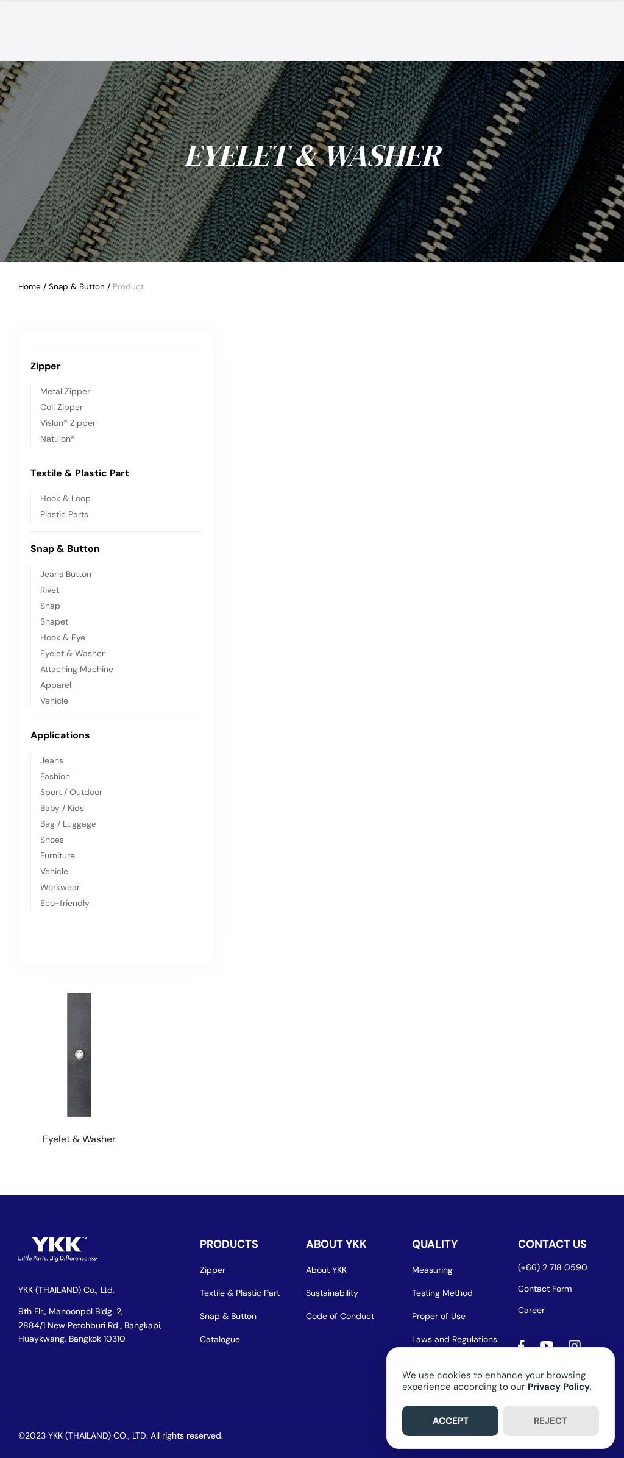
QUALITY (435, 1244)
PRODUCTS (229, 1244)
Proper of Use (439, 1316)
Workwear (60, 887)
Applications (60, 735)
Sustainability (332, 1292)
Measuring (432, 1269)
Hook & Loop (65, 498)
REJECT (550, 1421)
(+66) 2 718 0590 (552, 1267)
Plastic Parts (64, 514)
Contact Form (545, 1288)
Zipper (45, 365)
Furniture (57, 855)
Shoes (52, 839)
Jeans (51, 760)
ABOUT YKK (336, 1244)
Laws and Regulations (454, 1339)
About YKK (326, 1269)
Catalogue (220, 1339)
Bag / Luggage (68, 823)
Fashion (55, 776)
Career (531, 1309)
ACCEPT (451, 1421)
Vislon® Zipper (68, 422)
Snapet (54, 621)
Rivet (49, 589)
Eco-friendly (65, 902)
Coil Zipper (61, 407)
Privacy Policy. (560, 1387)
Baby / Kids (62, 807)
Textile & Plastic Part (79, 473)
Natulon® (57, 438)
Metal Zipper (65, 391)
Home (29, 286)
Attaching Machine (76, 669)
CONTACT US (552, 1244)
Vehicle (54, 700)
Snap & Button (77, 286)
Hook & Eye (62, 637)
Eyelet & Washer (72, 653)
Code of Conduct (340, 1316)
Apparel (55, 684)
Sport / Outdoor (71, 792)
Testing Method (442, 1292)
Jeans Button (65, 573)
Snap (50, 605)
